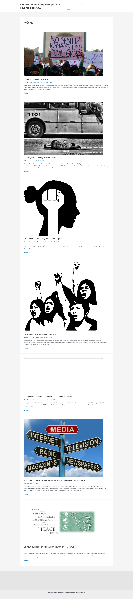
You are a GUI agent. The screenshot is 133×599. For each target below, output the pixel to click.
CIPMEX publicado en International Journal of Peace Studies (50, 547)
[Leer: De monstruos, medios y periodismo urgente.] (52, 207)
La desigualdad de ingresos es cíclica (40, 157)
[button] (75, 3)
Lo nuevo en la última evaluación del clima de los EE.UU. (49, 396)
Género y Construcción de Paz (31, 241)
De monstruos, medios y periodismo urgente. (43, 238)
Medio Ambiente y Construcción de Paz (34, 399)
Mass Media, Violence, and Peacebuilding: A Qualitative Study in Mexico (55, 480)
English (108, 3)
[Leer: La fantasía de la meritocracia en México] (61, 296)
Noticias (95, 3)
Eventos (102, 3)
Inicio (68, 9)
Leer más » (26, 93)
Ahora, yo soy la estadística (36, 79)
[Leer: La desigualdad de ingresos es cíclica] (63, 128)
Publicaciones (70, 3)
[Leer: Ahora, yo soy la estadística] (63, 54)
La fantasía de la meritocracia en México (41, 334)
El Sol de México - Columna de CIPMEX (34, 82)
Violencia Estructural (29, 160)
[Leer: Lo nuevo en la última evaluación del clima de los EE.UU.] (63, 375)
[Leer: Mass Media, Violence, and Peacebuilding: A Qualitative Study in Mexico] (63, 448)
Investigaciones (28, 483)
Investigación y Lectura (84, 3)
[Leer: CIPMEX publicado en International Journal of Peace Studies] (63, 523)
